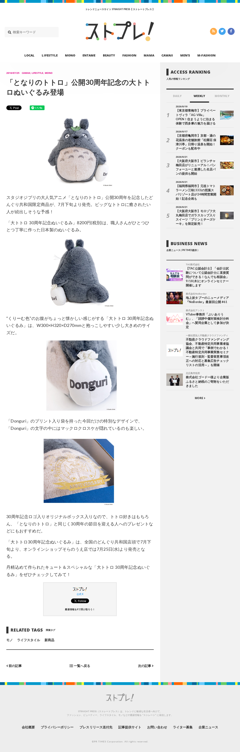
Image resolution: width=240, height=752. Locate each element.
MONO (70, 55)
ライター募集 (183, 727)
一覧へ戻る (81, 666)
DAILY (177, 96)
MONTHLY (222, 96)
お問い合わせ (157, 727)
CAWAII (167, 55)
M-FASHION (206, 55)
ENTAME (88, 55)
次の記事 (145, 666)
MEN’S (185, 55)
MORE (199, 398)
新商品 (49, 640)
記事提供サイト (129, 727)
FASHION (129, 55)
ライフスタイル (28, 640)
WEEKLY (199, 96)
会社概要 (28, 727)
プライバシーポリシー (57, 727)
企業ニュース (208, 727)
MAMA (149, 55)
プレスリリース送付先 (95, 727)
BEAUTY (109, 55)
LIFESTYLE (49, 55)
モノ (9, 640)
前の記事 (15, 666)
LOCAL (29, 55)
